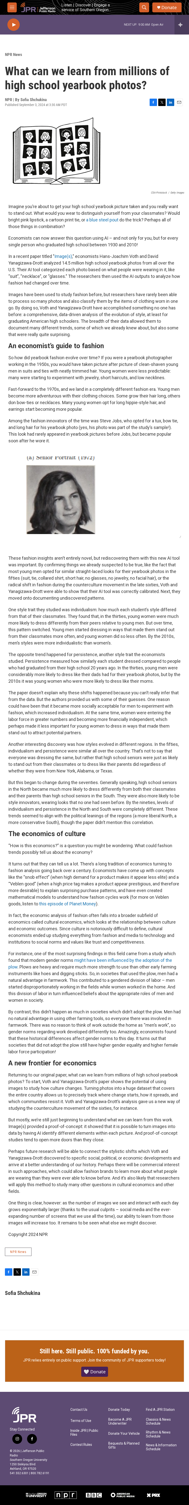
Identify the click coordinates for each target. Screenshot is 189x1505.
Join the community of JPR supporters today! (127, 1360)
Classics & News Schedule (158, 1421)
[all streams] (181, 25)
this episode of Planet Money (67, 903)
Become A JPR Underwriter (120, 1421)
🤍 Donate (95, 1372)
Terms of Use (80, 1421)
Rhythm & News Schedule (158, 1434)
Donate (169, 7)
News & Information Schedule (161, 1447)
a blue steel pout (102, 219)
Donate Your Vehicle (124, 1433)
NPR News (13, 54)
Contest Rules (81, 1445)
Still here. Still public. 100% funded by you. (94, 1351)
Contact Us (78, 1410)
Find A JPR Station (160, 1410)
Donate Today (119, 1410)
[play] (13, 25)
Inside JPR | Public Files (84, 1432)
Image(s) (63, 256)
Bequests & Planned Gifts (124, 1445)
